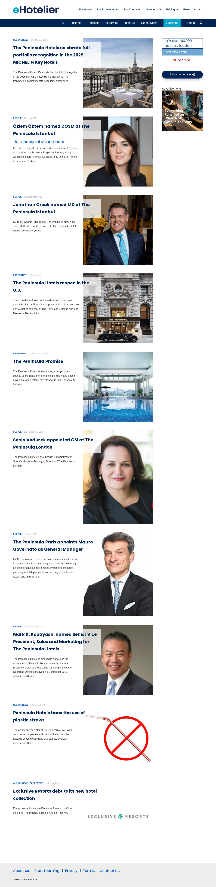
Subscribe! (182, 60)
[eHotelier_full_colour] (36, 9)
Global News (20, 40)
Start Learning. (47, 870)
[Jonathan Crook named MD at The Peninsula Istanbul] (118, 230)
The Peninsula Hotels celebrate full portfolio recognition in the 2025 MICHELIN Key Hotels (51, 55)
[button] (201, 22)
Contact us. (110, 870)
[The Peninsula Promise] (118, 387)
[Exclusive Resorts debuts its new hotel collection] (118, 816)
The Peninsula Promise (38, 361)
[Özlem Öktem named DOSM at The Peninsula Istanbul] (118, 151)
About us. (21, 870)
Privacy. (71, 870)
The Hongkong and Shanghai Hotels (38, 141)
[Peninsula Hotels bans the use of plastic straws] (118, 738)
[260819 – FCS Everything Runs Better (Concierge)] (182, 130)
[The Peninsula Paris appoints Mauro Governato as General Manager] (118, 574)
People (17, 118)
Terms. (89, 870)
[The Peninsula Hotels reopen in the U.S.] (118, 308)
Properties (20, 275)
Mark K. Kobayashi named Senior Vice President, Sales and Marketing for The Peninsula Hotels (55, 641)
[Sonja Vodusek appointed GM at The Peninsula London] (118, 477)
